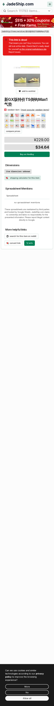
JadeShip (6, 31)
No (27, 692)
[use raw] (43, 126)
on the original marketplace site (32, 49)
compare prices (13, 131)
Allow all (27, 698)
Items (13, 31)
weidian (21, 31)
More (27, 686)
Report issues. (15, 52)
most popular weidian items (34, 109)
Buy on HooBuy (27, 154)
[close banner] (2, 21)
